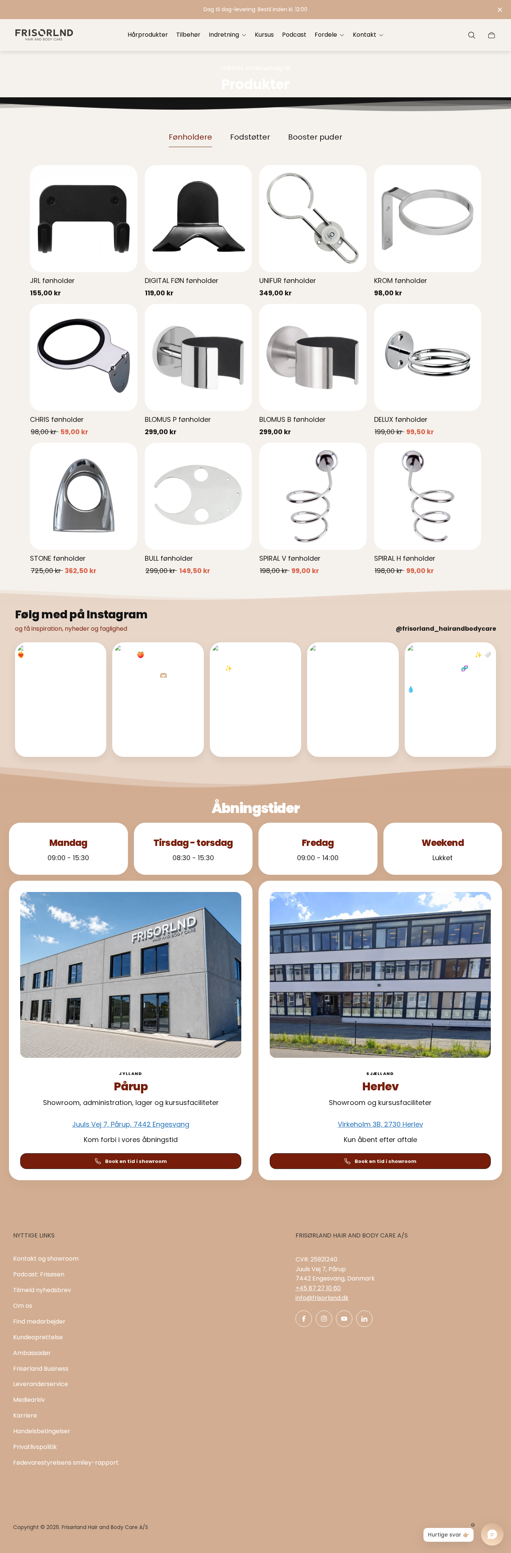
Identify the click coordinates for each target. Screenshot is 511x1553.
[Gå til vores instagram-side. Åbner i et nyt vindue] (324, 1318)
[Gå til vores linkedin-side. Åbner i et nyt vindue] (364, 1318)
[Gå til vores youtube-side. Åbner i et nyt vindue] (344, 1318)
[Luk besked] (500, 9)
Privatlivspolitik (35, 1447)
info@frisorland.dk (322, 1298)
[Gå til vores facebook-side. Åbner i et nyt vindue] (304, 1318)
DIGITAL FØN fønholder (181, 280)
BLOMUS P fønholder (178, 419)
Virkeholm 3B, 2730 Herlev (380, 1124)
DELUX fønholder (401, 419)
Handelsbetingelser (41, 1431)
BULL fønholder (169, 558)
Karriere (25, 1415)
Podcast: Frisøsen (38, 1274)
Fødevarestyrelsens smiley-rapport (66, 1462)
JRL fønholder (52, 280)
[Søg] (471, 35)
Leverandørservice (40, 1384)
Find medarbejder (39, 1321)
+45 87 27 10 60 (318, 1288)
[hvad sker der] (255, 9)
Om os (22, 1305)
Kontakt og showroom (46, 1258)
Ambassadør (32, 1353)
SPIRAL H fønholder (404, 558)
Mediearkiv (29, 1399)
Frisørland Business (40, 1368)
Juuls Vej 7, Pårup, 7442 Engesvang (130, 1124)
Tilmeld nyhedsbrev (42, 1290)
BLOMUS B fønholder (292, 419)
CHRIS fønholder (57, 419)
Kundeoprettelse (38, 1337)
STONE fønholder (58, 558)
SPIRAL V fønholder (290, 558)
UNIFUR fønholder (287, 280)
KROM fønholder (400, 280)
